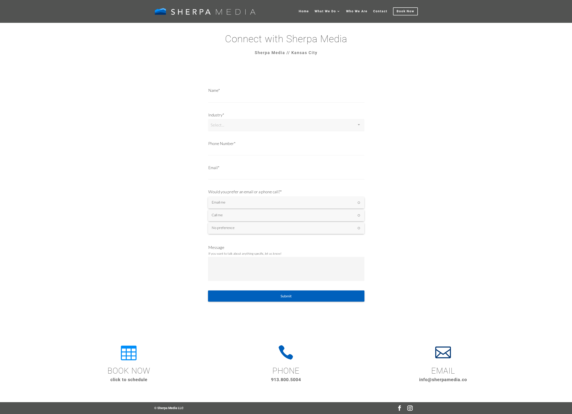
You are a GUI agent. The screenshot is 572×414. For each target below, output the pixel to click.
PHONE (286, 371)
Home (304, 11)
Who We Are (357, 11)
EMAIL (443, 371)
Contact (380, 11)
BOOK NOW (128, 371)
